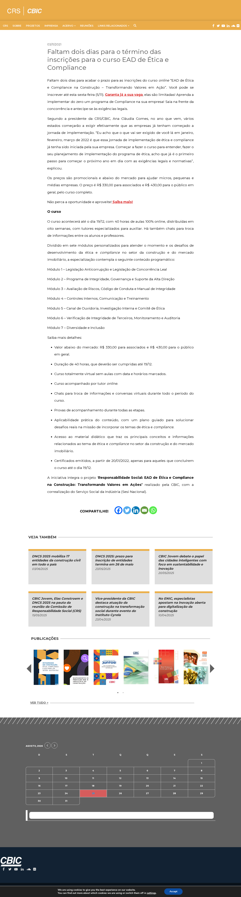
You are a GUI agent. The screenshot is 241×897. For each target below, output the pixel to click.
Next (212, 668)
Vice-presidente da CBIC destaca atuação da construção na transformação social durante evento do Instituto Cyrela (119, 607)
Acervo (67, 25)
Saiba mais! (122, 202)
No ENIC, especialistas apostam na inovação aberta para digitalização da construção (181, 605)
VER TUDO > (39, 702)
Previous (29, 668)
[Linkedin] (136, 510)
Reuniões (86, 25)
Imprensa (51, 25)
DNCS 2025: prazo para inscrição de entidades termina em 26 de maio (114, 560)
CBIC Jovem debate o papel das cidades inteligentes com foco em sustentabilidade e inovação (182, 562)
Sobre (17, 25)
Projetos (33, 25)
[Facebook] (118, 510)
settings (151, 893)
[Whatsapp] (153, 510)
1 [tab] (118, 692)
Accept (173, 891)
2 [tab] (123, 692)
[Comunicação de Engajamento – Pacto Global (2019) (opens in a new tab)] (136, 667)
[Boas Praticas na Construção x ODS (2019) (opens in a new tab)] (166, 666)
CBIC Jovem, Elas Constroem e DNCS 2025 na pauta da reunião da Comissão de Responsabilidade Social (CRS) (57, 605)
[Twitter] (127, 510)
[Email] (144, 510)
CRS (5, 25)
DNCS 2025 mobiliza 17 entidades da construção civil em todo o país (56, 560)
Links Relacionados (112, 25)
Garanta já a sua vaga (124, 94)
